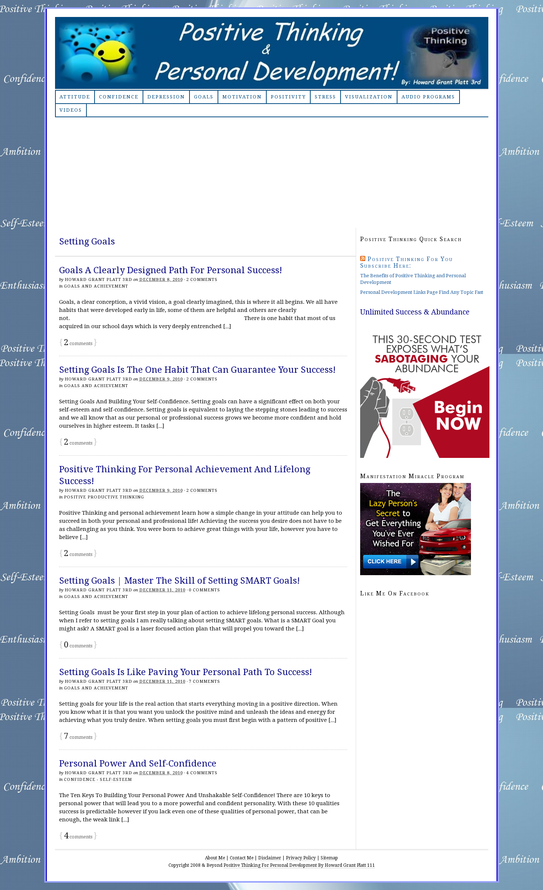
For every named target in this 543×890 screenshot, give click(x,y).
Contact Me (241, 858)
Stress (325, 97)
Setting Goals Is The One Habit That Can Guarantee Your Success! (197, 370)
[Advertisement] (271, 172)
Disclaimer (269, 858)
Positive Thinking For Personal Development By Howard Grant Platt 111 (299, 865)
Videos (70, 110)
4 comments (202, 773)
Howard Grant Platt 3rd (98, 279)
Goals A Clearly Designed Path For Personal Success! (170, 270)
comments (78, 343)
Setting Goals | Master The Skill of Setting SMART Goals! (179, 581)
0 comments (204, 590)
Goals (204, 97)
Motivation (242, 97)
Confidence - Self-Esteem (98, 779)
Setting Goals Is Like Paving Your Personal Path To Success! (185, 672)
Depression (166, 97)
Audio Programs (428, 97)
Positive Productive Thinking (104, 497)
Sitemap (329, 858)
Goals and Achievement (96, 286)
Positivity (288, 97)
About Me (215, 858)
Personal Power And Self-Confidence (137, 763)
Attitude (74, 97)
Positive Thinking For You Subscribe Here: (406, 262)
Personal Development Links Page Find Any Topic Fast (421, 292)
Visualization (369, 97)
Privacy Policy (301, 858)
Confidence (119, 97)
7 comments (204, 681)
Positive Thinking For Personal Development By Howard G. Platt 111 (271, 53)
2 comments (202, 279)
